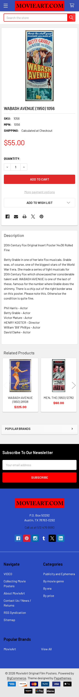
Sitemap (9, 620)
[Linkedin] (60, 538)
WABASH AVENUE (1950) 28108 (20, 399)
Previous (5, 385)
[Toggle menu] (5, 5)
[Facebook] (7, 216)
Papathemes (62, 678)
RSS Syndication (15, 612)
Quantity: (12, 158)
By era (47, 588)
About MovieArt (14, 593)
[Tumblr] (43, 538)
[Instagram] (35, 538)
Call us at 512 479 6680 (39, 527)
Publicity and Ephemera (59, 574)
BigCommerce (16, 678)
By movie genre (53, 581)
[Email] (16, 216)
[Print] (24, 216)
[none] (39, 65)
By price (48, 595)
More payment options (39, 192)
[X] (33, 216)
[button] (39, 202)
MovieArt (10, 649)
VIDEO (8, 574)
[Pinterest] (41, 216)
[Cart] (73, 5)
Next (74, 385)
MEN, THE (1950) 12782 (59, 397)
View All (46, 649)
